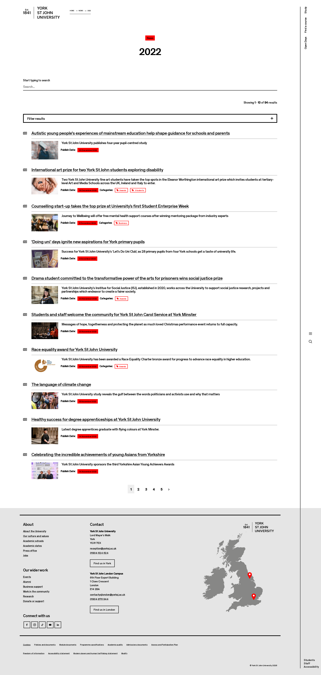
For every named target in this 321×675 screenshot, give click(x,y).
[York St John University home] (41, 13)
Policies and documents (45, 644)
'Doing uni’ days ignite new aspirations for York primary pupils (88, 241)
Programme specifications (92, 644)
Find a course (305, 25)
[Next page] (169, 489)
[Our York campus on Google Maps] (249, 575)
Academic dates (32, 545)
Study (305, 10)
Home (72, 11)
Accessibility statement (59, 653)
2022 (89, 11)
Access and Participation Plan (164, 644)
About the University (34, 531)
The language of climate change (61, 384)
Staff (307, 663)
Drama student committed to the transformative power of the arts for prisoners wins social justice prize (127, 278)
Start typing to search (36, 80)
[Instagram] (34, 624)
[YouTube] (50, 624)
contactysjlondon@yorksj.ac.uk (107, 594)
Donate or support (33, 601)
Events (27, 576)
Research (28, 596)
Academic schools (33, 541)
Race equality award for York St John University (74, 349)
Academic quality (115, 644)
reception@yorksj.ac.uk (103, 548)
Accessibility (311, 666)
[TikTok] (42, 624)
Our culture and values (36, 536)
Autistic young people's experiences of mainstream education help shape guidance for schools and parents (130, 133)
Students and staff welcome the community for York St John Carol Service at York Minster (114, 314)
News (81, 11)
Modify (124, 653)
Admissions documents (137, 644)
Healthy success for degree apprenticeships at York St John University (95, 419)
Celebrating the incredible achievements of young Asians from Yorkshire (98, 454)
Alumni (27, 581)
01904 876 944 (99, 599)
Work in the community (36, 591)
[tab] (150, 119)
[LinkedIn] (58, 624)
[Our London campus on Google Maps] (253, 596)
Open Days (305, 43)
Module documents (67, 644)
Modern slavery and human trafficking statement (95, 653)
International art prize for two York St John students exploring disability (97, 169)
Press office (30, 550)
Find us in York (102, 563)
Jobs (25, 555)
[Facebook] (27, 624)
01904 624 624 (99, 553)
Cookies (27, 644)
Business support (33, 586)
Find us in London (104, 609)
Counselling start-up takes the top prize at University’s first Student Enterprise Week (110, 206)
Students (309, 660)
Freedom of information (33, 653)
